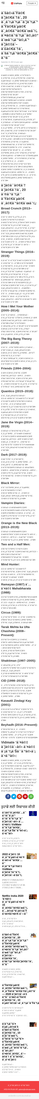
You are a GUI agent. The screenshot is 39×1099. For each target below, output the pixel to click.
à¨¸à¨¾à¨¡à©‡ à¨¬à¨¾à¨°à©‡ (18, 1085)
